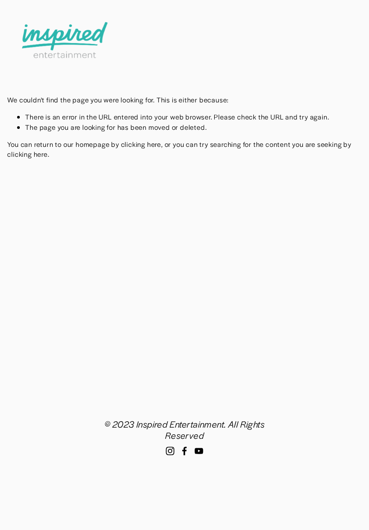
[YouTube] (198, 450)
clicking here (141, 144)
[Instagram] (170, 450)
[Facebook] (184, 450)
